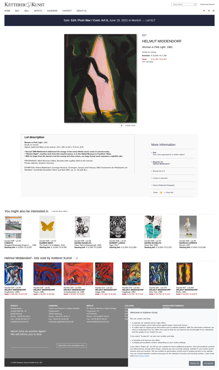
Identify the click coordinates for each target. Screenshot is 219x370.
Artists (38, 11)
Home (7, 11)
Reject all (194, 363)
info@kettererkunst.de (19, 322)
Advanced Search (207, 4)
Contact (67, 11)
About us (81, 11)
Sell (26, 11)
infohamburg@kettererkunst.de (61, 322)
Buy (17, 11)
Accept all (208, 363)
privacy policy (143, 356)
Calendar (52, 11)
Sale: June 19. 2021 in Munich (103, 20)
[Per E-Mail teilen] (160, 192)
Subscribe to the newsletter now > (71, 345)
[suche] (195, 4)
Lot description (34, 137)
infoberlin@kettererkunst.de (98, 322)
